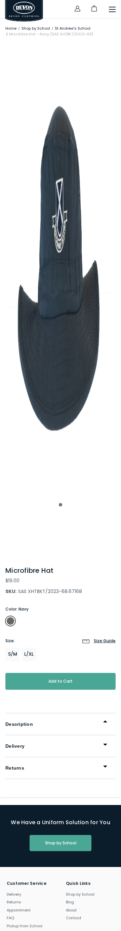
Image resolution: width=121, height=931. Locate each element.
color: (17, 609)
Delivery (14, 894)
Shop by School (60, 843)
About (71, 910)
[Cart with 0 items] (94, 11)
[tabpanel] (60, 270)
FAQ (10, 918)
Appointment (19, 910)
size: (60, 641)
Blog (70, 902)
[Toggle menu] (109, 11)
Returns (14, 902)
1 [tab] (60, 504)
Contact (73, 918)
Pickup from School (24, 926)
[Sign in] (77, 9)
